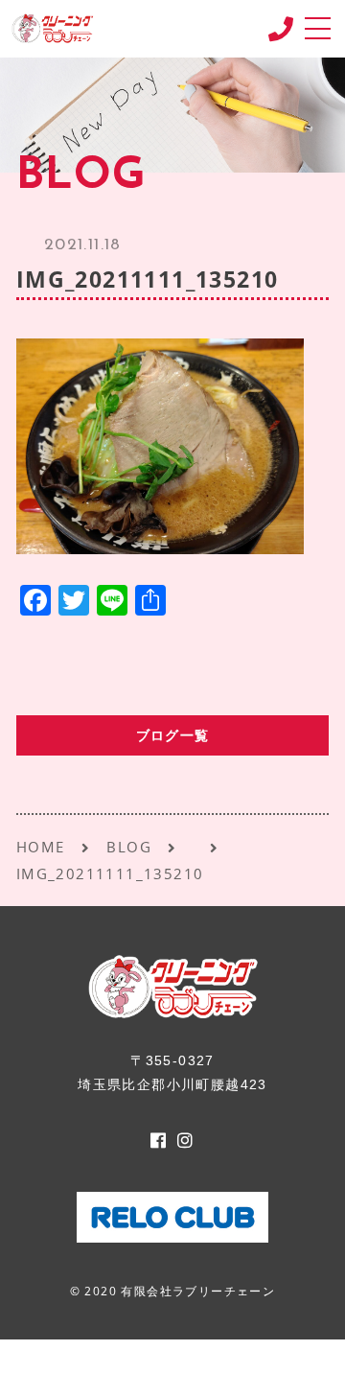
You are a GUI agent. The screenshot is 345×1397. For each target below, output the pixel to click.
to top (306, 1363)
